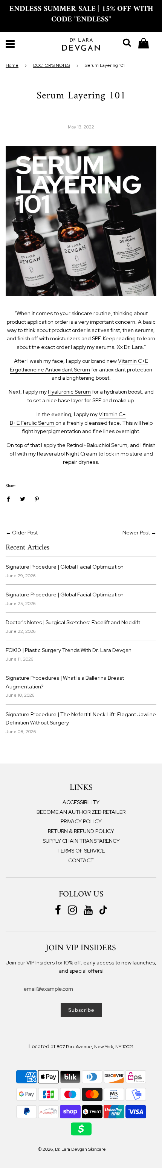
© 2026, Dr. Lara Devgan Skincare (72, 1149)
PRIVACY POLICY (81, 821)
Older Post (25, 532)
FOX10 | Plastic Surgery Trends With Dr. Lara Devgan (68, 650)
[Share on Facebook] (10, 498)
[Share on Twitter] (22, 498)
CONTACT (81, 860)
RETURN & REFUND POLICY (81, 831)
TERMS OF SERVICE (81, 850)
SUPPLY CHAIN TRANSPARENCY (81, 841)
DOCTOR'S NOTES (51, 65)
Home (12, 65)
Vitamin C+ (112, 414)
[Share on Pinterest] (37, 498)
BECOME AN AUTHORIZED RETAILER (81, 812)
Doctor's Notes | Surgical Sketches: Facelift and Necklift (73, 622)
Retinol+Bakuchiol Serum (97, 445)
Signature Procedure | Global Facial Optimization (65, 566)
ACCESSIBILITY (81, 802)
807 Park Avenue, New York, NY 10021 (95, 1047)
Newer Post (136, 532)
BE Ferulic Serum (32, 423)
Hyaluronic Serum (69, 391)
